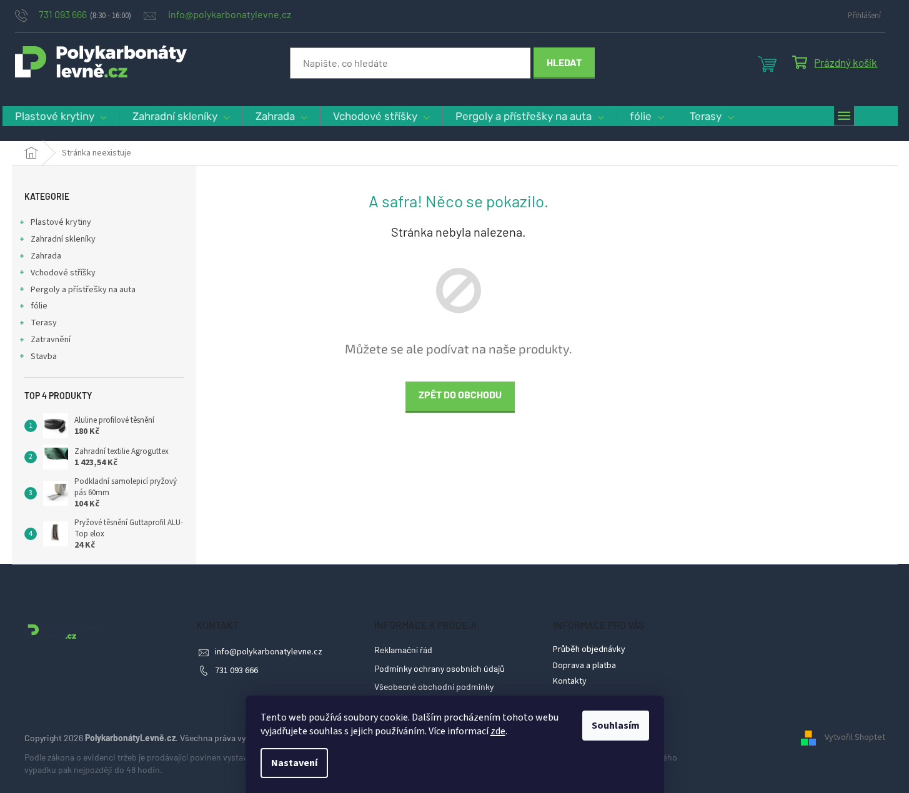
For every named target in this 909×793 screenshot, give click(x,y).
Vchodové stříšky (63, 273)
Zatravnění (51, 339)
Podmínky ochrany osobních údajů (439, 668)
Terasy (44, 323)
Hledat (564, 62)
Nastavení (294, 763)
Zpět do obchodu (460, 394)
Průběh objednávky (589, 649)
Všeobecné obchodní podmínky (434, 686)
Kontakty (570, 681)
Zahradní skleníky (63, 239)
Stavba (44, 356)
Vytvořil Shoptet (855, 737)
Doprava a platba (584, 665)
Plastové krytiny (61, 222)
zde (497, 731)
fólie (39, 306)
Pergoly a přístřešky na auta (83, 289)
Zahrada (46, 256)
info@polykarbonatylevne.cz (268, 652)
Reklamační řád (403, 649)
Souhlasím (616, 725)
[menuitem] (60, 116)
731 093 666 (236, 670)
